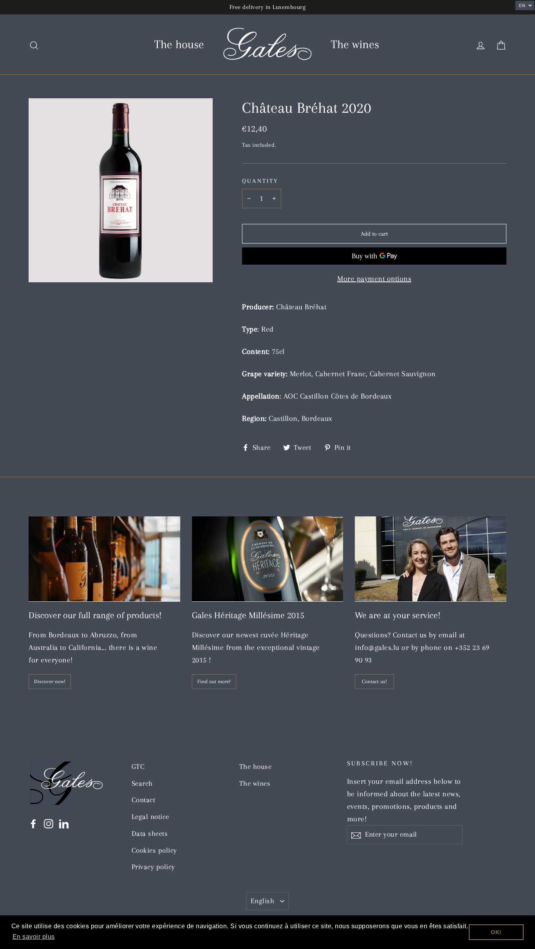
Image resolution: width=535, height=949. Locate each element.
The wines (355, 44)
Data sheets (150, 833)
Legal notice (150, 817)
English (262, 901)
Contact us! (374, 681)
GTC (138, 766)
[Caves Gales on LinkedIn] (64, 823)
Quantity (260, 180)
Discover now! (49, 681)
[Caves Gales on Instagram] (48, 823)
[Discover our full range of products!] (104, 558)
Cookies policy (154, 850)
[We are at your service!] (430, 558)
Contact (143, 800)
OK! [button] (496, 932)
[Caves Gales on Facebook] (33, 823)
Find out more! (214, 681)
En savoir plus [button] (34, 936)
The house (179, 44)
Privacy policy (153, 867)
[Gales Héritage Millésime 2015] (267, 558)
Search (142, 783)
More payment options (374, 278)
